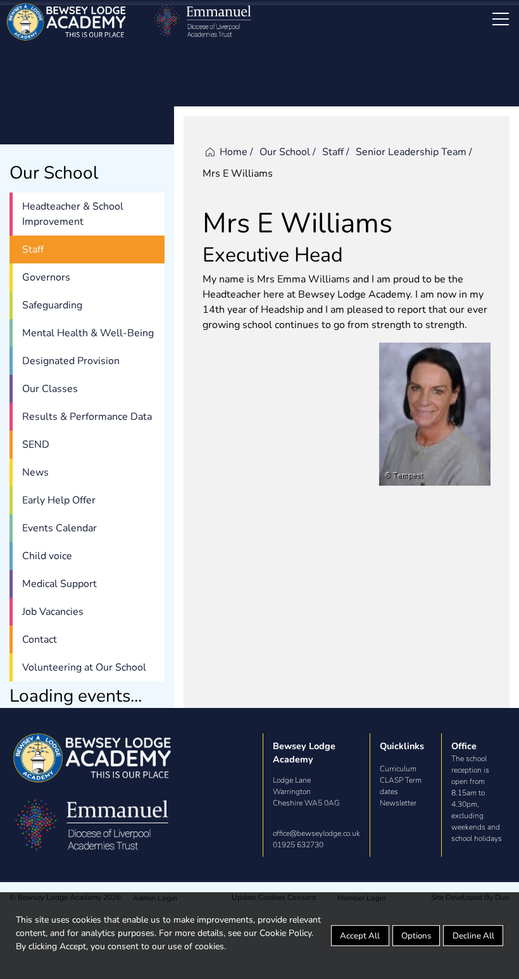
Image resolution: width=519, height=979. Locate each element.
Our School (285, 152)
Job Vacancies (53, 612)
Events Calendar (59, 528)
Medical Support (59, 584)
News (35, 472)
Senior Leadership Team (411, 152)
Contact (39, 640)
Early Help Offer (59, 500)
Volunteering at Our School (84, 667)
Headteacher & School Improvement (72, 214)
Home (233, 152)
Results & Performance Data (87, 417)
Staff (33, 249)
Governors (46, 277)
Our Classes (50, 389)
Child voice (47, 556)
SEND (35, 445)
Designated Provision (71, 361)
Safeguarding (52, 305)
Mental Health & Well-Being (88, 333)
